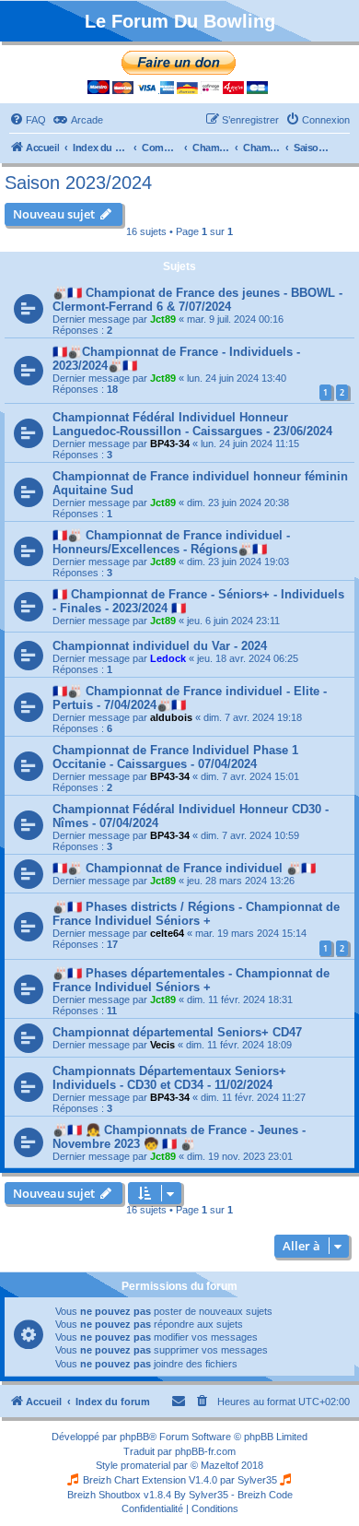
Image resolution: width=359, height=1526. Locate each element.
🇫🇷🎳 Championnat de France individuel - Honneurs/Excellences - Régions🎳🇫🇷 (171, 542)
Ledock (168, 658)
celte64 (167, 933)
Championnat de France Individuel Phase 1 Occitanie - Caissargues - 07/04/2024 (175, 757)
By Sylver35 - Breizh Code (233, 1494)
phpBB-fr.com (205, 1451)
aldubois (171, 717)
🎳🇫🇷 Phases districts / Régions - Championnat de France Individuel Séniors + (196, 914)
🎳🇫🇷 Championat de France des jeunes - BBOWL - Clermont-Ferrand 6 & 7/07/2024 (197, 299)
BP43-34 (170, 443)
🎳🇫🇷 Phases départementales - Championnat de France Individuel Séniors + (191, 980)
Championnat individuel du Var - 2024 (159, 646)
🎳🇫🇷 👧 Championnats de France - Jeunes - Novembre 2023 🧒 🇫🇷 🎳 (179, 1137)
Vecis (162, 1044)
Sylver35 (257, 1479)
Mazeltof (219, 1465)
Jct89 (163, 319)
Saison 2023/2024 (78, 182)
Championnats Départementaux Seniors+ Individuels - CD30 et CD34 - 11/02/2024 (169, 1078)
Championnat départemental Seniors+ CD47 (177, 1032)
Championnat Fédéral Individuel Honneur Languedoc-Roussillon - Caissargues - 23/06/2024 (192, 424)
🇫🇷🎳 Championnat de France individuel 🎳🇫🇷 (184, 868)
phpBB (134, 1436)
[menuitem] (27, 120)
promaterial (145, 1465)
